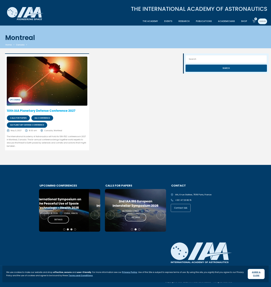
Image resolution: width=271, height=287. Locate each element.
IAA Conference (42, 118)
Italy (82, 211)
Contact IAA (180, 207)
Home (8, 44)
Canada (20, 44)
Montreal (58, 130)
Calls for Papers (18, 118)
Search (226, 68)
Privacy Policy (129, 272)
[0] (253, 21)
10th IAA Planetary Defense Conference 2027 (41, 111)
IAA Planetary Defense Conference (27, 125)
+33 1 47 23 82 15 (183, 200)
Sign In (262, 21)
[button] (64, 229)
